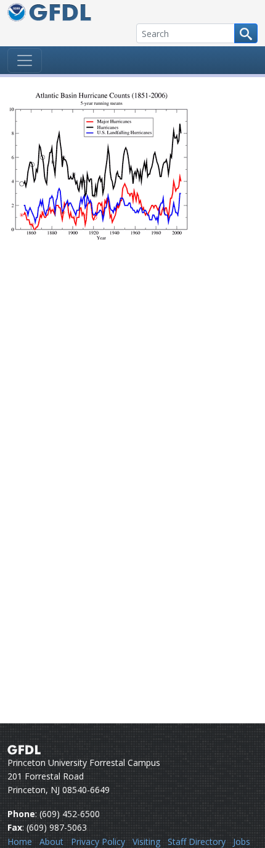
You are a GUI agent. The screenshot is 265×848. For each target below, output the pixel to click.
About (51, 841)
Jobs (241, 841)
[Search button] (246, 33)
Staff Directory (197, 841)
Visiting (146, 841)
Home (19, 841)
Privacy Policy (98, 841)
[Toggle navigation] (24, 60)
